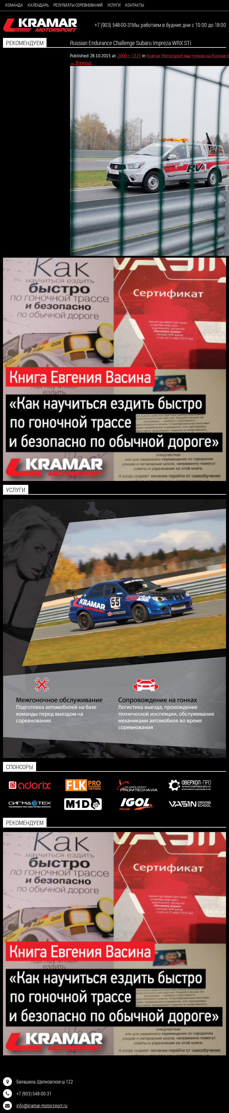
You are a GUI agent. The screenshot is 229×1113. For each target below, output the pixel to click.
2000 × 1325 (129, 56)
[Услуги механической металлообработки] (189, 792)
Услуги (113, 5)
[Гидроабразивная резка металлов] (29, 811)
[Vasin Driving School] (189, 811)
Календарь (38, 5)
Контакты (134, 5)
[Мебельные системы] (83, 792)
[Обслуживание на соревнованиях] (114, 756)
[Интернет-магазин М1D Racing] (83, 811)
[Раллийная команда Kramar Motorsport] (40, 25)
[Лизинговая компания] (136, 792)
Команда (14, 5)
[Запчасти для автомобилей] (29, 792)
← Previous (81, 62)
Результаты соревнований (78, 5)
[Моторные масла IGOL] (136, 811)
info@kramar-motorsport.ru (41, 1105)
